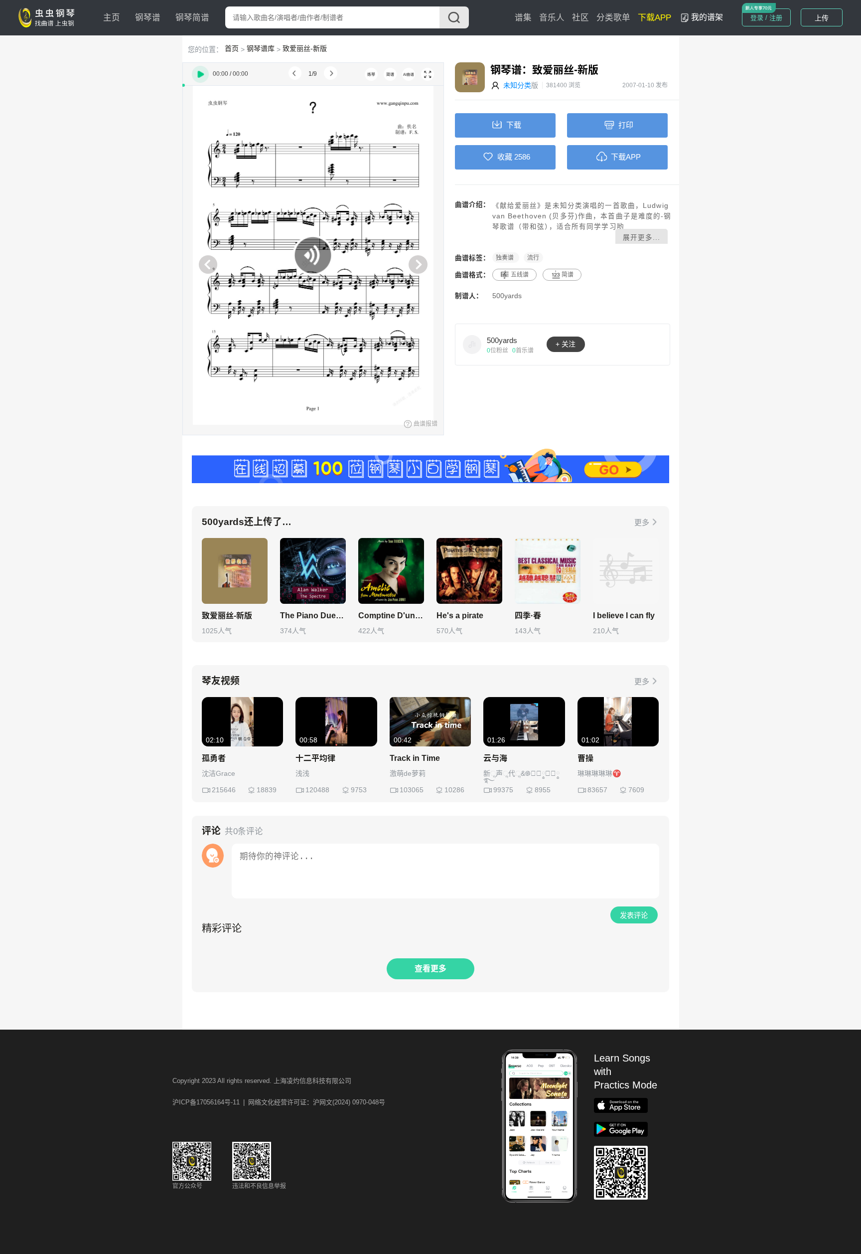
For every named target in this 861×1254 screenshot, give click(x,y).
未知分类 (517, 85)
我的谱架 (707, 17)
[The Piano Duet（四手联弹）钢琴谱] (313, 571)
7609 (636, 790)
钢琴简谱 (192, 17)
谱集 (523, 17)
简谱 (568, 274)
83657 (597, 790)
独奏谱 (505, 257)
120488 (317, 790)
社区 (580, 17)
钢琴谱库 (261, 48)
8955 (543, 790)
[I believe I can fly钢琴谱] (626, 571)
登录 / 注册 (766, 17)
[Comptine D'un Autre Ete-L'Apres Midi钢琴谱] (391, 571)
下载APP (654, 17)
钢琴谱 (147, 17)
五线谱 (520, 274)
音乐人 (552, 17)
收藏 (504, 157)
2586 (522, 157)
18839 (267, 790)
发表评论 (634, 915)
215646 (224, 790)
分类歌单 (613, 17)
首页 (232, 48)
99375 (503, 790)
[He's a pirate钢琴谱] (469, 571)
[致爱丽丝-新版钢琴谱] (235, 571)
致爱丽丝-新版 (305, 48)
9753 (359, 790)
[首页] (48, 16)
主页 (111, 17)
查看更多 (430, 968)
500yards (507, 296)
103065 (412, 790)
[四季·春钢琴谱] (547, 571)
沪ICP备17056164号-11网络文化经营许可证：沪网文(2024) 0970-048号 (278, 1102)
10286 (454, 790)
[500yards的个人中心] (472, 344)
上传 (822, 18)
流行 (533, 257)
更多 (641, 522)
